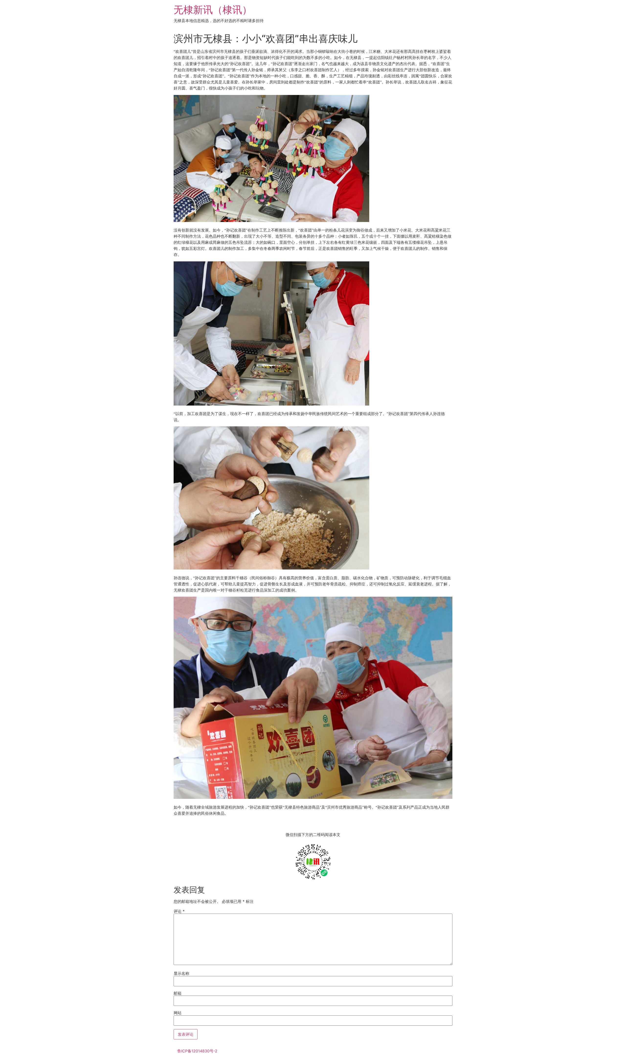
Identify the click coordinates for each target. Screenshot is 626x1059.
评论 (179, 911)
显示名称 (181, 973)
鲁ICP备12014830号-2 (197, 1050)
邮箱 (177, 993)
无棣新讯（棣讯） (213, 10)
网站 (177, 1013)
